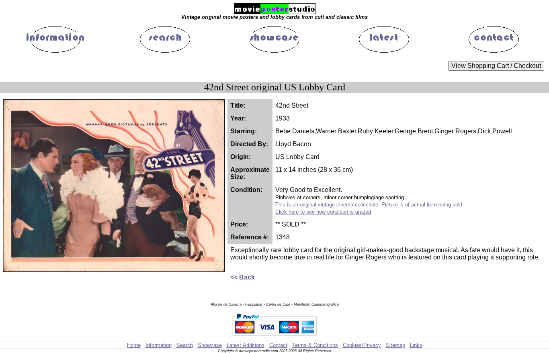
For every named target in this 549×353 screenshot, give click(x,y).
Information (158, 345)
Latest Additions (245, 345)
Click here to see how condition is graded (323, 212)
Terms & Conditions (315, 345)
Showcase (210, 345)
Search (184, 345)
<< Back (242, 277)
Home (134, 345)
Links (416, 345)
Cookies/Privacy (362, 345)
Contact (278, 345)
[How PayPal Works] (274, 337)
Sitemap (395, 345)
